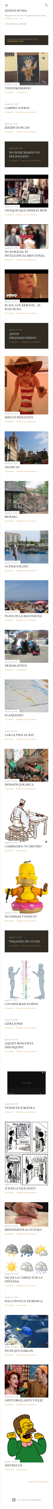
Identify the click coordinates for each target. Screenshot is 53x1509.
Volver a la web (16, 24)
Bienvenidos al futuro (23, 1230)
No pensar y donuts (21, 916)
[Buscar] (46, 5)
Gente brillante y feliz (24, 1400)
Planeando (14, 715)
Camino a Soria (17, 108)
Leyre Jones (14, 1024)
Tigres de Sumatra (20, 1108)
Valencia (12, 467)
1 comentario (21, 92)
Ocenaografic (17, 566)
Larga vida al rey (19, 735)
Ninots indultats (19, 417)
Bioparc (11, 517)
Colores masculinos (21, 1004)
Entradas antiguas (38, 1482)
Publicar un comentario (26, 112)
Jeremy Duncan (17, 127)
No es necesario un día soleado (24, 154)
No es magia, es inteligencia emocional (25, 253)
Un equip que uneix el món (26, 210)
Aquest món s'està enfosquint (19, 1045)
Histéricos (13, 1465)
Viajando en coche (24, 941)
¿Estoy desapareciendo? (23, 336)
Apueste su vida (16, 10)
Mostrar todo (15, 41)
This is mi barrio (18, 88)
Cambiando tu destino (23, 846)
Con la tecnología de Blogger (29, 1500)
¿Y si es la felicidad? (20, 1188)
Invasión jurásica (19, 784)
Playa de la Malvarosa (23, 616)
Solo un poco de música (24, 1301)
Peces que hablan (19, 1351)
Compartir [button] (9, 92)
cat (21, 18)
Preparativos (16, 665)
